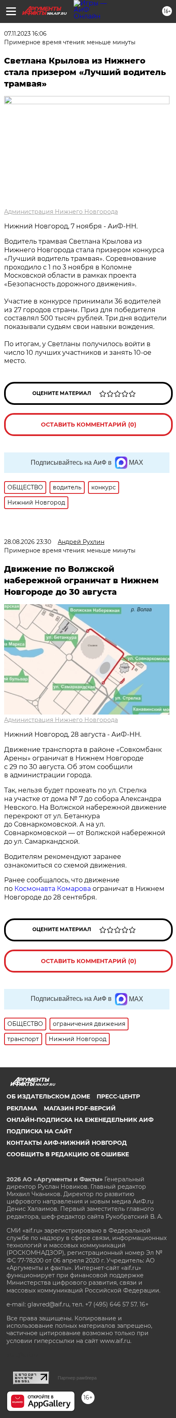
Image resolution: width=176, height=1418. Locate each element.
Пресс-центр (118, 1096)
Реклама (22, 1108)
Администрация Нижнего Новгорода (61, 211)
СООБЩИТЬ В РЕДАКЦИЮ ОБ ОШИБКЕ (68, 1154)
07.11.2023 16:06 (25, 33)
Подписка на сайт (39, 1131)
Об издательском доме (48, 1096)
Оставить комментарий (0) (88, 424)
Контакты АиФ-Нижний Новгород (67, 1142)
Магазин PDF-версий (80, 1108)
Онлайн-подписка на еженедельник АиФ (80, 1119)
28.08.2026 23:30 (27, 542)
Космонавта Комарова (53, 889)
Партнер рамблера (77, 1377)
